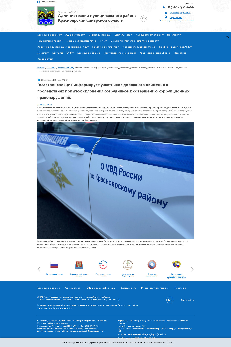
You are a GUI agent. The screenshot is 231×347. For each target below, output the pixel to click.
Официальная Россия (54, 274)
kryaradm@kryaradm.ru (180, 12)
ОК (171, 343)
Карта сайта (187, 300)
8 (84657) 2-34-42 (145, 338)
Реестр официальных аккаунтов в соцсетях (177, 21)
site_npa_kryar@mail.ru (154, 334)
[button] (228, 37)
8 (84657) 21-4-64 (181, 7)
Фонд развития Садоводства (127, 275)
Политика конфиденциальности (54, 308)
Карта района (176, 17)
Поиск (38, 2)
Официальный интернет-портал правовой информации (176, 276)
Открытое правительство (152, 275)
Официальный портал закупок (79, 275)
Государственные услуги (103, 275)
